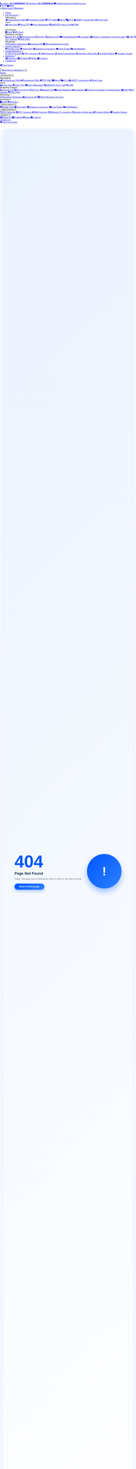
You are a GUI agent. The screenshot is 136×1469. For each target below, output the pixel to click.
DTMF (76, 25)
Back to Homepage (29, 886)
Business (10, 56)
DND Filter (25, 39)
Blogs (34, 58)
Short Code (102, 20)
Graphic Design (125, 54)
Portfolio (24, 58)
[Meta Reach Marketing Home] (11, 8)
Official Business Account (57, 44)
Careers (43, 58)
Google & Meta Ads (87, 54)
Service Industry (13, 46)
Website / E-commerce (61, 112)
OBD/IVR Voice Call (61, 25)
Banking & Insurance (45, 49)
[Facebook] (0, 6)
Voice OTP (25, 25)
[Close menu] (25, 70)
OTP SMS (52, 20)
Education (28, 49)
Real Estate (64, 49)
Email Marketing (69, 37)
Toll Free (41, 37)
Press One (12, 25)
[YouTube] (8, 6)
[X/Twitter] (3, 6)
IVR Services (28, 37)
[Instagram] (5, 6)
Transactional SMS (16, 20)
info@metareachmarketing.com (71, 3)
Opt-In (62, 20)
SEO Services (14, 54)
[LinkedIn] (11, 6)
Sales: (13, 3)
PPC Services (31, 54)
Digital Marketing (13, 51)
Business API (36, 44)
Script (9, 32)
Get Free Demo (9, 122)
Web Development (67, 54)
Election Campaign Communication (109, 37)
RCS (70, 20)
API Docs (18, 32)
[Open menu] (1, 68)
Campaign (85, 37)
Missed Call (53, 37)
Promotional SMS (36, 20)
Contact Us (10, 61)
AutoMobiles (79, 49)
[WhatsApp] (13, 6)
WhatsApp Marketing (17, 44)
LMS (131, 37)
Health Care (13, 49)
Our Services (11, 15)
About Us (12, 58)
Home (8, 13)
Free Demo (7, 65)
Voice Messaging (41, 25)
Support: (40, 3)
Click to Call (13, 37)
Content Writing (107, 54)
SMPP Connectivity (85, 20)
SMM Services (47, 54)
